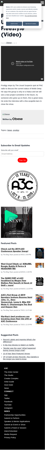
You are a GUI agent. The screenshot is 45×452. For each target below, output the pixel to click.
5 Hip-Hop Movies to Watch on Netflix (18, 345)
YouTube (7, 405)
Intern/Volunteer (10, 431)
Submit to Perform (11, 418)
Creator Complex (11, 378)
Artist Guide (9, 382)
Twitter (7, 398)
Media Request (10, 434)
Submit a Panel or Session (15, 428)
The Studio (8, 375)
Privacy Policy (10, 438)
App (6, 395)
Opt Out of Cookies (30, 23)
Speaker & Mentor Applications (17, 421)
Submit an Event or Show (14, 425)
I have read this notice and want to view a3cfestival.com (14, 24)
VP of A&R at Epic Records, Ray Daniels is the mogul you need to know (21, 358)
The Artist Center (11, 372)
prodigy (16, 130)
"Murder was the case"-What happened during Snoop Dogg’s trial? (19, 349)
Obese (9, 43)
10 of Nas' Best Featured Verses (16, 354)
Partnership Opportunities (14, 415)
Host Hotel (8, 385)
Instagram (8, 408)
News (9, 130)
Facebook (8, 402)
